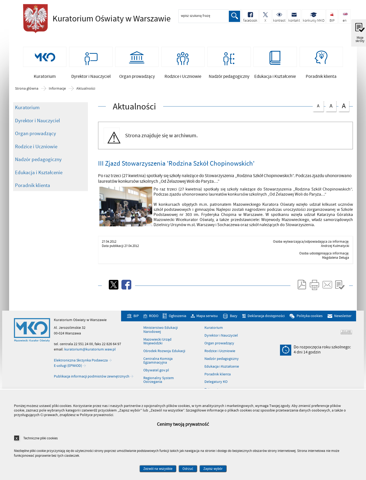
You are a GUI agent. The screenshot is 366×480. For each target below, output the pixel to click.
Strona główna (26, 88)
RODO (153, 315)
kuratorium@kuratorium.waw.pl (90, 349)
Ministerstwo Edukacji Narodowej (160, 330)
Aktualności (85, 88)
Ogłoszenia (177, 315)
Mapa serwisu (207, 315)
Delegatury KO (215, 382)
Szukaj (234, 16)
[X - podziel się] (113, 284)
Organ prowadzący (35, 133)
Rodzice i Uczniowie (36, 146)
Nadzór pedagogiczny (38, 159)
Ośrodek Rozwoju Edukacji (164, 351)
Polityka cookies (310, 315)
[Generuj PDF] (301, 284)
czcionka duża (342, 106)
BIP (136, 315)
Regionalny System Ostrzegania (158, 380)
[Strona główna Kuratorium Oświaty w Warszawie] (32, 330)
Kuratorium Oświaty (95, 18)
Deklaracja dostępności (266, 315)
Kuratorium (27, 107)
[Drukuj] (314, 284)
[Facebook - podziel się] (126, 284)
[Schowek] (339, 284)
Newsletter (343, 315)
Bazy (233, 315)
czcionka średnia (329, 105)
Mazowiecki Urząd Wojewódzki (157, 341)
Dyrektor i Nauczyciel (37, 120)
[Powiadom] (327, 284)
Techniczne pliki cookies (40, 438)
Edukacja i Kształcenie (38, 172)
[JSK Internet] (346, 332)
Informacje (57, 88)
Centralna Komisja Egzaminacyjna (158, 361)
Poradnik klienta (32, 185)
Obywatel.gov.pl (156, 370)
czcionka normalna (316, 105)
